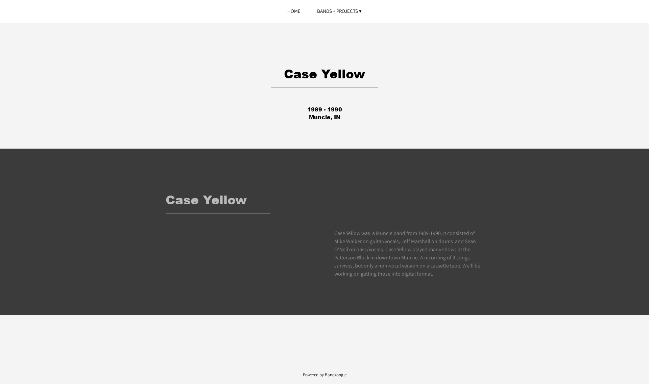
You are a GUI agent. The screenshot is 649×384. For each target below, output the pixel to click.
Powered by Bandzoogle (324, 375)
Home (294, 11)
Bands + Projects (337, 11)
